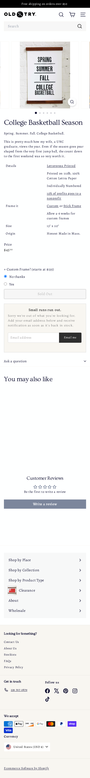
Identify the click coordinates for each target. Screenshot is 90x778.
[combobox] (45, 26)
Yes (11, 284)
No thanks (17, 276)
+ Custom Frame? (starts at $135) (29, 269)
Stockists (10, 654)
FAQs (7, 661)
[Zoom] (72, 102)
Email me (70, 337)
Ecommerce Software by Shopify (26, 768)
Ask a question (15, 361)
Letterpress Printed (61, 166)
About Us (10, 648)
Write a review (45, 504)
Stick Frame (72, 206)
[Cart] (72, 14)
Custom (53, 206)
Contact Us (11, 642)
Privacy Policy (13, 667)
